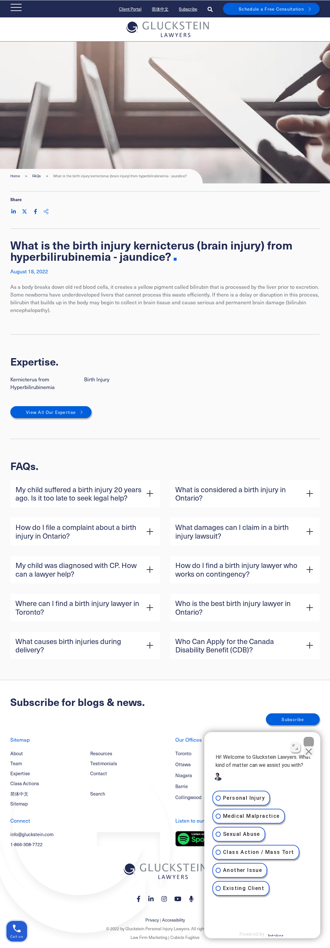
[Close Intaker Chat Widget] (309, 742)
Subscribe (188, 9)
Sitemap (19, 803)
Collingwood (188, 797)
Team (16, 763)
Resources (101, 753)
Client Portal (130, 9)
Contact (98, 773)
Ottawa (183, 764)
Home (15, 176)
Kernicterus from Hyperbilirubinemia (32, 383)
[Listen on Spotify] (196, 838)
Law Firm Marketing (149, 937)
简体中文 (160, 9)
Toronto (183, 753)
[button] (85, 494)
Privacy (152, 920)
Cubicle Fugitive (184, 937)
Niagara (183, 775)
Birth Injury (97, 379)
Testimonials (103, 763)
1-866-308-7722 (26, 844)
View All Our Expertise (51, 412)
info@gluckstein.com (31, 834)
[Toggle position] (295, 747)
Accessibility (173, 920)
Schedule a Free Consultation (271, 9)
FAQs (36, 176)
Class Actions (24, 783)
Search (97, 793)
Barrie (181, 786)
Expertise (20, 773)
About (16, 753)
